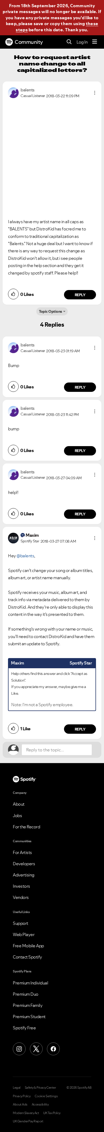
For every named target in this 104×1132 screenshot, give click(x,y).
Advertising (23, 875)
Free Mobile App (28, 946)
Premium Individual (30, 983)
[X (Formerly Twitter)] (36, 1048)
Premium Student (29, 1016)
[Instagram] (19, 1048)
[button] (95, 93)
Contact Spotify (27, 957)
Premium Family (27, 1005)
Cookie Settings (46, 1096)
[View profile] (13, 92)
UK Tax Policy (52, 1113)
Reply (80, 295)
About (19, 804)
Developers (24, 864)
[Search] (69, 42)
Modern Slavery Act (26, 1113)
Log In (82, 42)
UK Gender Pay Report (28, 1121)
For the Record (26, 827)
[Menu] (95, 42)
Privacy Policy (21, 1096)
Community (29, 42)
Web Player (23, 934)
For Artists (22, 852)
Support (20, 923)
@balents (25, 556)
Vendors (21, 897)
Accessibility (40, 1104)
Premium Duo (25, 994)
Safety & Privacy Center (40, 1087)
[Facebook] (53, 1048)
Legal (17, 1087)
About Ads (20, 1104)
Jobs (17, 815)
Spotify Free (24, 1028)
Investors (21, 886)
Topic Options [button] (50, 311)
